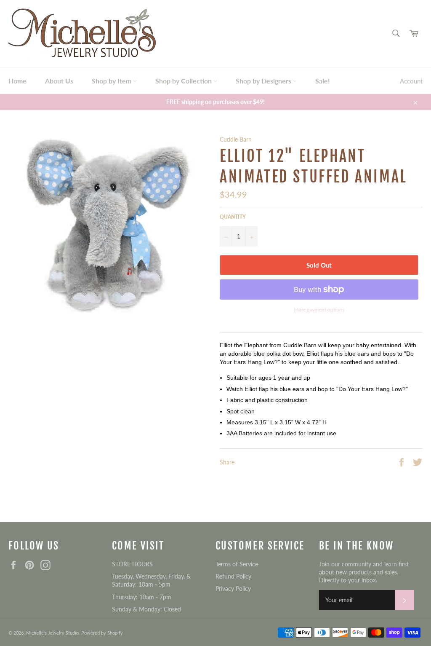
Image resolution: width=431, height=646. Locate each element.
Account (411, 81)
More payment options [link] (319, 309)
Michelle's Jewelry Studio (52, 632)
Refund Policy (233, 576)
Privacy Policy (233, 588)
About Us (59, 81)
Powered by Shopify (102, 632)
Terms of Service (237, 564)
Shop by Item (112, 81)
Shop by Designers (264, 81)
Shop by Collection (184, 81)
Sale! (322, 81)
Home (17, 81)
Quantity (233, 217)
